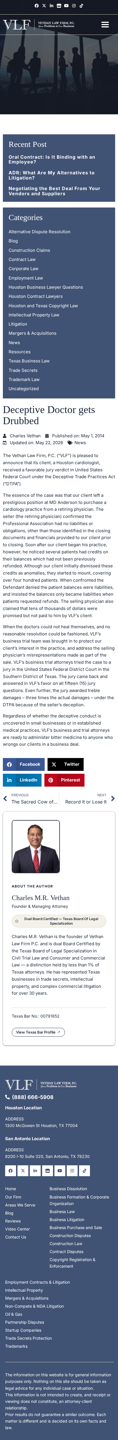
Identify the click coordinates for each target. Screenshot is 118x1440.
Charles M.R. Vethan (41, 898)
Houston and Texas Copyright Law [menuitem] (43, 305)
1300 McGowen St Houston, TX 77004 (41, 1125)
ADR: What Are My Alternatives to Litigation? (52, 175)
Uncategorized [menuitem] (24, 388)
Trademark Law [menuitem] (24, 379)
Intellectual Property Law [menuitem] (34, 315)
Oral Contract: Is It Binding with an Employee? (52, 159)
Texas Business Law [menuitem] (29, 361)
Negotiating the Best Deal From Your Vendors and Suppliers (55, 191)
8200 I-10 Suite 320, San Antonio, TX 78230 (47, 1156)
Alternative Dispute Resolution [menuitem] (39, 231)
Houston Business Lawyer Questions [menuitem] (46, 287)
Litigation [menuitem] (18, 324)
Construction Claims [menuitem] (29, 250)
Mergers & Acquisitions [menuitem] (32, 333)
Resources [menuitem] (20, 351)
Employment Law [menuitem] (26, 278)
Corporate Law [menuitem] (23, 268)
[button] (24, 764)
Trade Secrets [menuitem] (23, 370)
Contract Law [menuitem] (22, 259)
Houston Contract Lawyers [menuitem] (36, 296)
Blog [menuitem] (13, 241)
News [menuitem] (14, 342)
